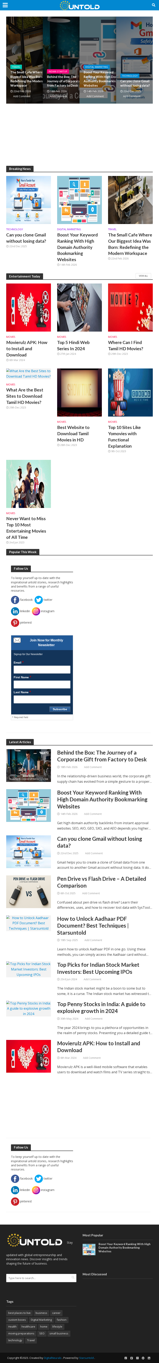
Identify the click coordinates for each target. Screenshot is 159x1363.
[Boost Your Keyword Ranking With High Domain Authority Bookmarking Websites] (79, 199)
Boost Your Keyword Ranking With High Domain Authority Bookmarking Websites (103, 78)
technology (15, 1340)
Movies (10, 337)
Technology (130, 75)
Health (12, 1326)
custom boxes (17, 1320)
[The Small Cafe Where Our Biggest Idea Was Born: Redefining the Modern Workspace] (130, 199)
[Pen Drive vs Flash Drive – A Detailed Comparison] (28, 891)
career (56, 1313)
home (43, 1326)
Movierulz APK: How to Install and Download (26, 348)
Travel (16, 66)
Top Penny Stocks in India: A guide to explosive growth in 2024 (101, 1007)
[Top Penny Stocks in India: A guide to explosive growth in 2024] (28, 1008)
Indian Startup (58, 71)
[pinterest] (143, 1358)
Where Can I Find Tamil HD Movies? (125, 345)
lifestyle (57, 1326)
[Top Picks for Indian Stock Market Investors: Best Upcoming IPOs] (28, 969)
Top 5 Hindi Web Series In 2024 (73, 345)
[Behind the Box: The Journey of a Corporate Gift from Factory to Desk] (28, 765)
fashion (61, 1320)
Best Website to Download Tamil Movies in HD (73, 433)
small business (58, 1333)
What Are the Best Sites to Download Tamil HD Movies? (24, 396)
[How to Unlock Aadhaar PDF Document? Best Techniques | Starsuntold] (28, 923)
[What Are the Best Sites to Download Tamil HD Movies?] (28, 373)
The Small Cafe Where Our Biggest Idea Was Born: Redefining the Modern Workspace (29, 78)
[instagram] (137, 1358)
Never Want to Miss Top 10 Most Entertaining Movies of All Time (26, 528)
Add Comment (21, 96)
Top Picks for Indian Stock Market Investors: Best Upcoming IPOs (98, 968)
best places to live (19, 1313)
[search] (73, 1277)
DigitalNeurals (52, 1358)
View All (143, 275)
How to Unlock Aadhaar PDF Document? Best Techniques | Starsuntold (93, 925)
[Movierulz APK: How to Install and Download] (28, 307)
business (41, 1313)
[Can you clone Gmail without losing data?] (28, 199)
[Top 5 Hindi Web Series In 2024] (79, 307)
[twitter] (131, 1358)
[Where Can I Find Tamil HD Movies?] (130, 307)
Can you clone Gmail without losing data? (26, 238)
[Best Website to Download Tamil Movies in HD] (79, 392)
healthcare (28, 1326)
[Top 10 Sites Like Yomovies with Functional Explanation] (130, 392)
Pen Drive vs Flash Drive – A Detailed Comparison (101, 882)
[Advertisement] (79, 137)
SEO (42, 1333)
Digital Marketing (96, 66)
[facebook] (126, 1358)
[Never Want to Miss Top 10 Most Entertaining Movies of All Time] (28, 483)
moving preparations (21, 1333)
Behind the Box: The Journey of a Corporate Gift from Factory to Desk (67, 81)
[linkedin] (149, 1358)
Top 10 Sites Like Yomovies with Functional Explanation (124, 437)
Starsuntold (86, 1358)
